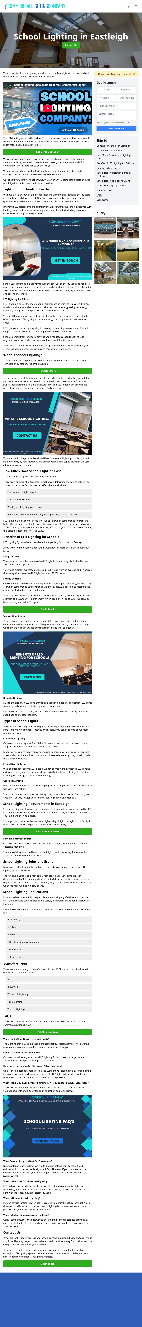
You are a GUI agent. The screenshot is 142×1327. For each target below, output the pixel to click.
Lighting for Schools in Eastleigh (113, 145)
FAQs (99, 194)
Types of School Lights (108, 168)
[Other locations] (129, 6)
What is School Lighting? (109, 150)
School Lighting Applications (111, 185)
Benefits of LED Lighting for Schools (115, 163)
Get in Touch (48, 609)
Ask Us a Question (48, 1032)
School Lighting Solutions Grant (113, 180)
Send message (116, 128)
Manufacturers (104, 190)
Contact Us (71, 45)
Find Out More (48, 370)
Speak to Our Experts (47, 831)
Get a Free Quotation (47, 151)
